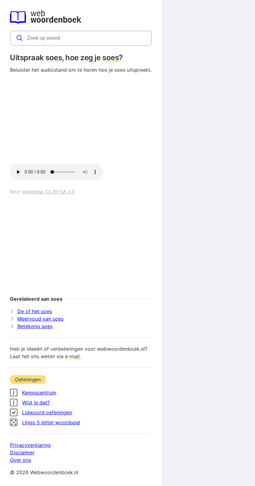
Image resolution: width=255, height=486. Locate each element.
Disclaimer (22, 452)
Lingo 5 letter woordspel (51, 422)
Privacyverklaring (30, 445)
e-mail (72, 356)
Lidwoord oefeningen (47, 412)
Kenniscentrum (39, 392)
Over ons (20, 460)
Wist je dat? (36, 402)
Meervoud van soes (40, 319)
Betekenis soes (35, 326)
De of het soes (34, 311)
